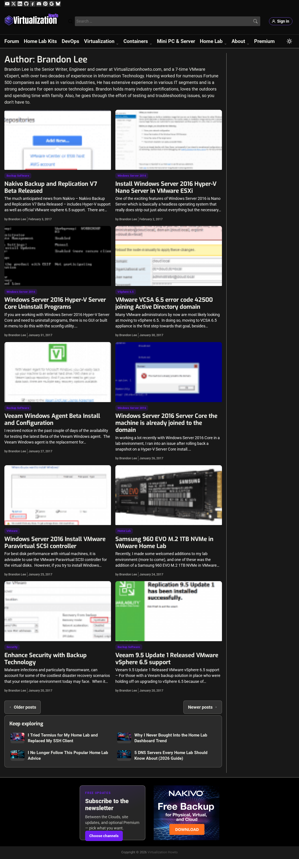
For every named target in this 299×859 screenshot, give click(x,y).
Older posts (25, 707)
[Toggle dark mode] (289, 41)
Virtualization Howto (163, 852)
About (238, 41)
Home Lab (211, 41)
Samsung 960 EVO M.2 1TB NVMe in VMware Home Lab (164, 542)
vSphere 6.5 (126, 291)
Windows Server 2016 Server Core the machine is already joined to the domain (166, 423)
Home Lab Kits (40, 41)
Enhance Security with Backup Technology (45, 658)
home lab (124, 530)
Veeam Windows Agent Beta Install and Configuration (52, 419)
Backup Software (18, 175)
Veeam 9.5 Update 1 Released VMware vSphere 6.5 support (166, 658)
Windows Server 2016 (132, 175)
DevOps (70, 41)
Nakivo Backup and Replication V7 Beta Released (50, 187)
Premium (264, 41)
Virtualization (99, 41)
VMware (12, 530)
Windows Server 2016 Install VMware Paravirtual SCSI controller (55, 542)
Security (12, 647)
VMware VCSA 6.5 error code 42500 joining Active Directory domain (164, 303)
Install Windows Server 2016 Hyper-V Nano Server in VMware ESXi (165, 187)
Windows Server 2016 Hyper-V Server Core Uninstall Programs (55, 303)
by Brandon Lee (15, 219)
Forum (11, 41)
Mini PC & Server (176, 41)
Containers (135, 41)
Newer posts (200, 707)
